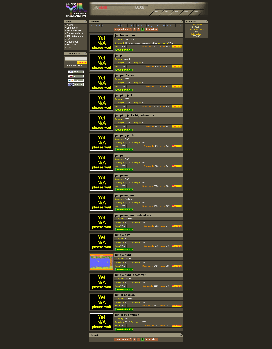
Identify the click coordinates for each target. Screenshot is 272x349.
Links (69, 47)
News (70, 25)
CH (123, 26)
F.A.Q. (70, 39)
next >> (153, 29)
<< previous (121, 29)
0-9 (93, 26)
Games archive (75, 33)
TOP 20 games (75, 36)
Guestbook (72, 41)
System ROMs (74, 30)
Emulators (72, 27)
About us (71, 44)
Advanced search (75, 65)
